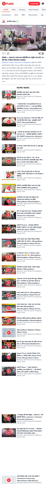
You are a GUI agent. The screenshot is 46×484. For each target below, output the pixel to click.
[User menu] (43, 3)
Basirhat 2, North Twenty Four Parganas (16, 62)
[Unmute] (42, 47)
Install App (34, 4)
